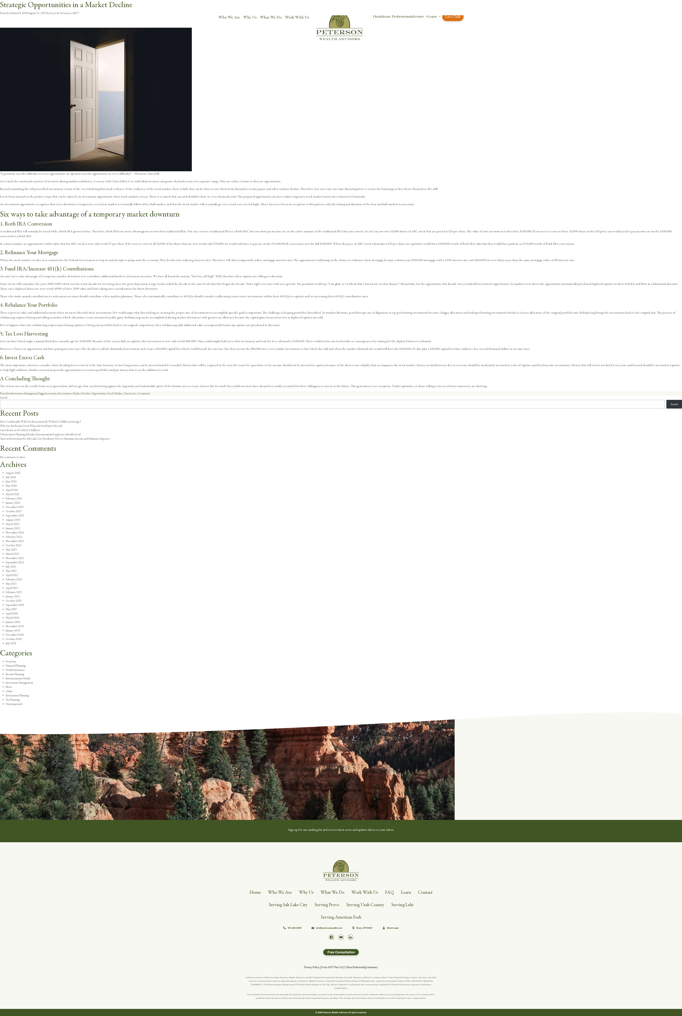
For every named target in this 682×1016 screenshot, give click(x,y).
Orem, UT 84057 (364, 928)
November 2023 (15, 541)
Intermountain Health (18, 678)
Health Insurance (15, 670)
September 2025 (15, 515)
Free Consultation (341, 952)
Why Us (250, 17)
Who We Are (229, 17)
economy (51, 393)
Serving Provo (327, 905)
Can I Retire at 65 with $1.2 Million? (20, 430)
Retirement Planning (17, 695)
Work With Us (297, 17)
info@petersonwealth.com (329, 928)
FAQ (389, 892)
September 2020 (15, 605)
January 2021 (13, 596)
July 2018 (11, 643)
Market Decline (81, 393)
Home (255, 892)
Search (3, 397)
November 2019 (15, 626)
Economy (11, 661)
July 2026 (11, 477)
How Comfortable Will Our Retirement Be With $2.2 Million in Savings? (40, 421)
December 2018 (15, 635)
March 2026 (12, 494)
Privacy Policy (311, 967)
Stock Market (115, 393)
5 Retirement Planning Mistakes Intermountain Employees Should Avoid (40, 434)
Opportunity (98, 393)
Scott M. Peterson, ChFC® (64, 13)
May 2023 (11, 549)
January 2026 (13, 503)
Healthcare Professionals (393, 16)
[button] (426, 17)
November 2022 (15, 558)
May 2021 (11, 583)
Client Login (393, 928)
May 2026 (11, 486)
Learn (432, 16)
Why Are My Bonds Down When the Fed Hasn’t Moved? (31, 426)
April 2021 (12, 588)
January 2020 (13, 622)
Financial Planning (16, 665)
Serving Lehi (402, 905)
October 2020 (13, 601)
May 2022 (11, 571)
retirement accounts (139, 276)
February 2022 (14, 579)
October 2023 (13, 545)
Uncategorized (14, 704)
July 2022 (11, 566)
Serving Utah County (365, 905)
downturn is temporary (78, 204)
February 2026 (14, 498)
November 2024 (15, 532)
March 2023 (12, 554)
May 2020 (11, 609)
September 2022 (15, 562)
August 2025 (13, 520)
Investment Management (24, 393)
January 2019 (13, 630)
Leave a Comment (140, 393)
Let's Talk (453, 16)
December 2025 (15, 507)
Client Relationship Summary (361, 967)
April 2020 (12, 613)
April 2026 (12, 490)
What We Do (271, 17)
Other (9, 691)
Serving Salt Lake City (288, 905)
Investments (64, 393)
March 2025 (12, 524)
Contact (425, 892)
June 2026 (11, 481)
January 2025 (13, 528)
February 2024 (14, 537)
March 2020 (12, 618)
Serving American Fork (341, 917)
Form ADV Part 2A (332, 967)
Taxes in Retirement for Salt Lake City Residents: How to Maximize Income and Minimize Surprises (55, 438)
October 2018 (13, 639)
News (9, 687)
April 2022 (12, 575)
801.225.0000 (294, 928)
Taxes (127, 393)
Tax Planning (13, 700)
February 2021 (14, 592)
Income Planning (15, 674)
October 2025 (13, 511)
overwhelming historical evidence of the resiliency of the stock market (126, 189)
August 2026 (13, 473)
